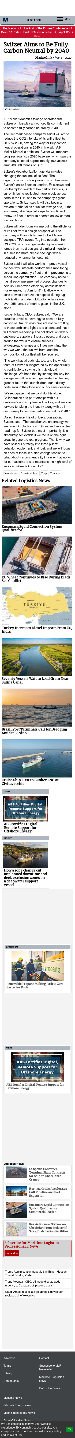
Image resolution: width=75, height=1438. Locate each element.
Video (7, 791)
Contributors (11, 1381)
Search (35, 20)
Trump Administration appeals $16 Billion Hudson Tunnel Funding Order (36, 1273)
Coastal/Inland (30, 473)
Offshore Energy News (17, 1405)
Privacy (8, 1373)
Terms (7, 1365)
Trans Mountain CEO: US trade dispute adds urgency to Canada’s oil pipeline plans (32, 1283)
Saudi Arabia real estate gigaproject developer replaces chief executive (34, 1293)
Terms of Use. (14, 1435)
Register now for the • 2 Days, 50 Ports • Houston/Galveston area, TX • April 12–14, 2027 (37, 32)
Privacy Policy (52, 1431)
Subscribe (11, 1253)
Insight (8, 838)
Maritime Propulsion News (51, 1379)
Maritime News (12, 1398)
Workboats (11, 473)
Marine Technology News (19, 1413)
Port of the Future (49, 1388)
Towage (55, 473)
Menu (68, 19)
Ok (69, 1429)
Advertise (9, 1358)
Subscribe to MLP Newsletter (50, 1367)
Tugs (44, 473)
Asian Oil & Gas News (17, 1420)
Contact (44, 1358)
